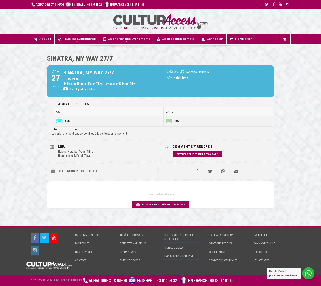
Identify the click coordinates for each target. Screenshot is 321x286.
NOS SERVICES (83, 251)
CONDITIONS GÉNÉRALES (223, 260)
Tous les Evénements (79, 39)
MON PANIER (82, 243)
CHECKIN (242, 280)
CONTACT (80, 260)
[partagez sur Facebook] (197, 171)
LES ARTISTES (261, 260)
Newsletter (243, 39)
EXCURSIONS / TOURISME (179, 256)
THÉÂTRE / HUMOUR (131, 234)
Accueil (45, 39)
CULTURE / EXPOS (130, 260)
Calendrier (68, 171)
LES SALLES (260, 251)
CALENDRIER (261, 234)
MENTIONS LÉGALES (220, 243)
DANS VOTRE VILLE (264, 243)
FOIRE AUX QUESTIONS (222, 234)
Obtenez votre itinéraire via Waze (197, 154)
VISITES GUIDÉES (174, 247)
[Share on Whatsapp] (223, 171)
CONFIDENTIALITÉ (219, 251)
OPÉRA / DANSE (128, 251)
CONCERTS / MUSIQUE (133, 243)
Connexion (215, 39)
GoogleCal (90, 171)
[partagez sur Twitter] (210, 171)
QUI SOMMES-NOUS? (87, 234)
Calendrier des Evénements (129, 39)
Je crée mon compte (178, 39)
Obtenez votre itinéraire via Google (163, 204)
